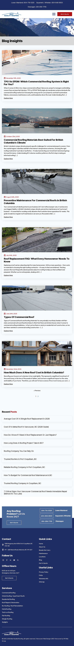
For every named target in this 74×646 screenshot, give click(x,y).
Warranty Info (43, 579)
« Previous (37, 390)
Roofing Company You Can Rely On (19, 451)
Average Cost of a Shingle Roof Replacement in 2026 (27, 419)
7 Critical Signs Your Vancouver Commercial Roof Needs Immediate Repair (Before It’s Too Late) (35, 492)
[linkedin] (10, 560)
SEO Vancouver (56, 639)
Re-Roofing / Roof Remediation (12, 606)
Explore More (8, 98)
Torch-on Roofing (7, 612)
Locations (42, 557)
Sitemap (42, 582)
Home (41, 544)
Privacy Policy (43, 572)
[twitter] (18, 560)
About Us (42, 547)
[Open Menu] (53, 14)
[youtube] (14, 560)
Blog (40, 560)
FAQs (41, 575)
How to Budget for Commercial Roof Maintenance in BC (28, 475)
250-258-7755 (41, 7)
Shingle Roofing (7, 619)
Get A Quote (43, 563)
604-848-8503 (57, 3)
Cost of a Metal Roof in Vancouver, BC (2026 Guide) (26, 427)
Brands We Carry (44, 550)
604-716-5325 (29, 3)
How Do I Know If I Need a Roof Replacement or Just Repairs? (30, 435)
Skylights (5, 622)
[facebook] (7, 560)
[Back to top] (70, 642)
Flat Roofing (6, 616)
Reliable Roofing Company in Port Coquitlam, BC (24, 467)
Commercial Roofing (8, 593)
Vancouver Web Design (43, 639)
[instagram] (3, 560)
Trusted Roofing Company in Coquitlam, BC (22, 483)
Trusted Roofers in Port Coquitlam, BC (20, 459)
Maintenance (43, 553)
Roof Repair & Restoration (10, 602)
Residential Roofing (8, 599)
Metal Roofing (6, 609)
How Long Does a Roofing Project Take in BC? (23, 443)
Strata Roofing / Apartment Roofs (13, 596)
